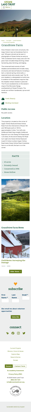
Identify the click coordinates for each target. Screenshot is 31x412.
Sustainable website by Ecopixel (15, 407)
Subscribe (15, 317)
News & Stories (15, 357)
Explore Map (15, 354)
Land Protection (17, 40)
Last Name (14, 296)
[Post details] (15, 244)
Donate (15, 360)
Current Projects (15, 348)
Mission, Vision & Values (16, 351)
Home (2, 40)
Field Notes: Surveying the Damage (13, 261)
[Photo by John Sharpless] (15, 200)
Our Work (8, 40)
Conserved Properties (9, 42)
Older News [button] (14, 271)
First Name (4, 296)
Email (25, 295)
